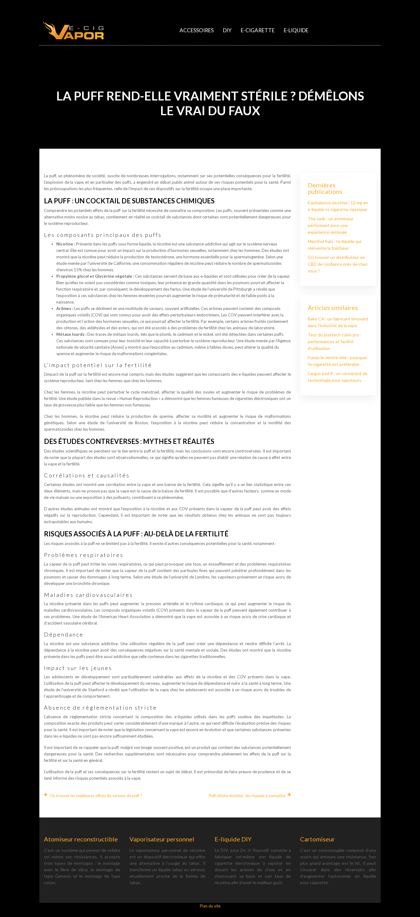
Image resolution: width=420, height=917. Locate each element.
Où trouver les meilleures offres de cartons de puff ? (96, 795)
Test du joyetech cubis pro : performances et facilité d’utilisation (334, 341)
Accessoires (197, 30)
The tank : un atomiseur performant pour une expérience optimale (331, 225)
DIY (227, 30)
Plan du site (210, 905)
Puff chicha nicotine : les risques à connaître (247, 795)
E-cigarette (258, 30)
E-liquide (296, 30)
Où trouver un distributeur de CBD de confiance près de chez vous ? (337, 264)
